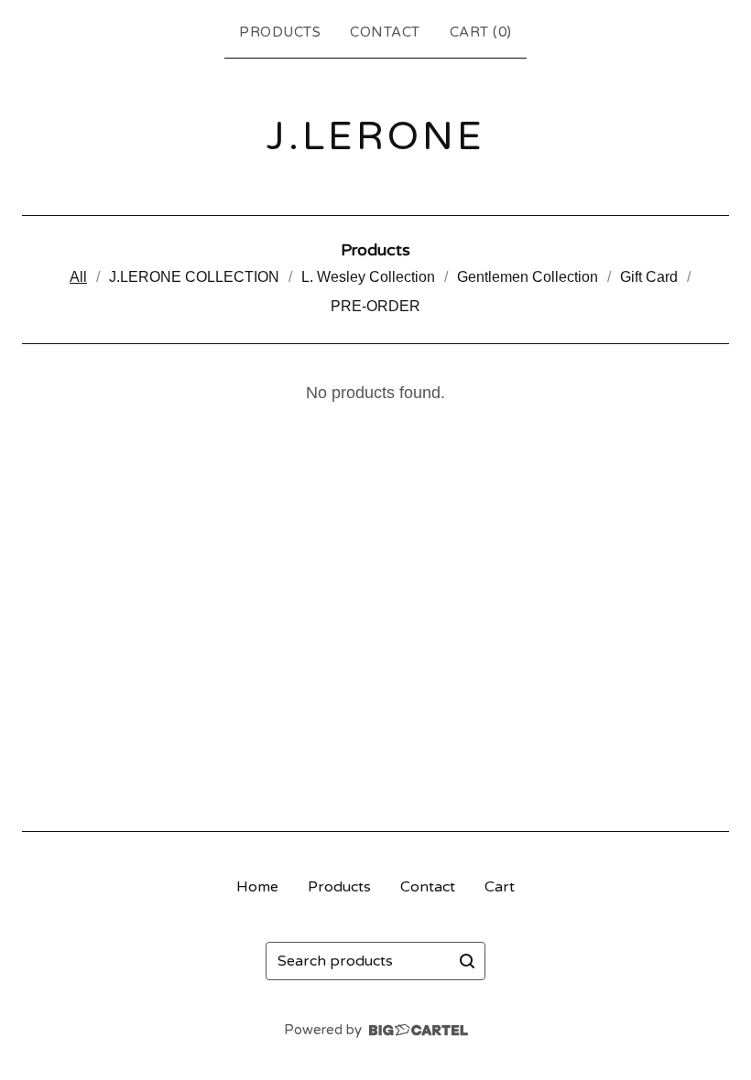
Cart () (481, 32)
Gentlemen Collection (527, 277)
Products (280, 32)
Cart (499, 887)
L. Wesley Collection (368, 277)
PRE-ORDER (375, 306)
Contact (385, 32)
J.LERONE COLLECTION (194, 277)
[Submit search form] (467, 961)
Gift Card (649, 277)
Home (257, 887)
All (78, 277)
